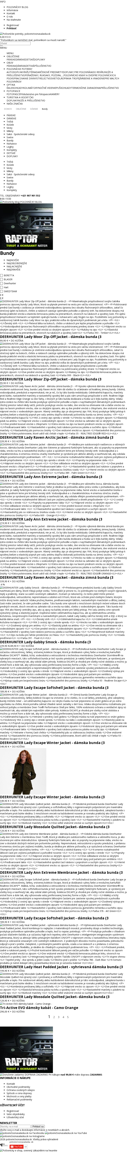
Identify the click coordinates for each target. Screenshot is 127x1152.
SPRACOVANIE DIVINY (25, 78)
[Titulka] (25, 33)
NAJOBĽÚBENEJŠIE (17, 263)
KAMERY (54, 94)
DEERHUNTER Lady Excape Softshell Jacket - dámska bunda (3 (54, 687)
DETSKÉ (29, 59)
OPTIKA (11, 84)
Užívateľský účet (15, 1117)
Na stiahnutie (14, 19)
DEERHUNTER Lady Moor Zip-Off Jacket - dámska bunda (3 (50, 336)
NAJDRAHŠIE (13, 269)
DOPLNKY (39, 59)
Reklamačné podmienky (19, 1099)
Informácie (12, 10)
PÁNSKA (11, 65)
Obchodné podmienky (18, 1086)
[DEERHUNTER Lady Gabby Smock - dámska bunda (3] (63, 638)
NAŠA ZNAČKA (15, 103)
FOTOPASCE (13, 91)
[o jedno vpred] (73, 1017)
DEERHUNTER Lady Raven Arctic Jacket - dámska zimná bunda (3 (56, 437)
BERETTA (9, 275)
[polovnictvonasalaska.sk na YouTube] (66, 1133)
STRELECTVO (44, 78)
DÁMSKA (20, 65)
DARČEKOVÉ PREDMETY (49, 72)
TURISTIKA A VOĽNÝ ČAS (20, 97)
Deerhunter (10, 283)
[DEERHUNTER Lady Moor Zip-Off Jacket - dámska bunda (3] (63, 332)
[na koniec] (78, 1017)
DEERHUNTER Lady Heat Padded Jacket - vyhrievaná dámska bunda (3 (61, 967)
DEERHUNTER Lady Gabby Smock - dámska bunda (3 (45, 642)
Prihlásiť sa (38, 1126)
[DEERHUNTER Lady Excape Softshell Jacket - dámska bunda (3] (63, 683)
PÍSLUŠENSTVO (42, 65)
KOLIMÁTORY (30, 87)
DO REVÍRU (98, 72)
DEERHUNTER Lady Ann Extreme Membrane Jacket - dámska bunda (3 (61, 872)
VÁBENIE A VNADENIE (93, 78)
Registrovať (13, 25)
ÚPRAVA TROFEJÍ (71, 78)
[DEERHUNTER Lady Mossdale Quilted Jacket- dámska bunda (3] (63, 822)
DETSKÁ (29, 65)
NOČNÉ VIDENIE (47, 87)
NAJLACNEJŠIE (14, 266)
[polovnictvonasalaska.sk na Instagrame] (22, 1136)
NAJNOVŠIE (13, 260)
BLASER (8, 279)
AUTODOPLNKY (15, 72)
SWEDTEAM (10, 291)
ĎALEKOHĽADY (15, 87)
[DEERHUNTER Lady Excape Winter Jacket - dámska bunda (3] (63, 738)
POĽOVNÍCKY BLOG (17, 7)
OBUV (10, 62)
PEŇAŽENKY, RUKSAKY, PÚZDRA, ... (44, 75)
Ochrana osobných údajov (21, 1090)
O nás (10, 16)
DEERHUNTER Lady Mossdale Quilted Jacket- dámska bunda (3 (54, 826)
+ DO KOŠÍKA (16, 340)
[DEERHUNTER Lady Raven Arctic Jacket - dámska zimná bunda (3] (63, 433)
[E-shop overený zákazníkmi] (28, 1150)
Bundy (45, 109)
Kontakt (11, 13)
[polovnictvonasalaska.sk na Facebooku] (22, 1133)
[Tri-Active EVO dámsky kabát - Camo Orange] (26, 1003)
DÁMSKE (20, 59)
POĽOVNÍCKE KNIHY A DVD (78, 75)
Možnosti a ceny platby (19, 1096)
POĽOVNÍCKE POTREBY (19, 69)
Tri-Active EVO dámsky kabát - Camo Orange (39, 1007)
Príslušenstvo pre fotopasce (35, 94)
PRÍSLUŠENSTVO (110, 87)
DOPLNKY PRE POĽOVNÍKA (77, 72)
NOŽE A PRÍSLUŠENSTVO (31, 100)
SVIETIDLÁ (56, 78)
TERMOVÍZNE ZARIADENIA (86, 87)
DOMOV (8, 109)
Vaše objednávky (16, 1114)
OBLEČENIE (13, 56)
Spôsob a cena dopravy (19, 1093)
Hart (6, 287)
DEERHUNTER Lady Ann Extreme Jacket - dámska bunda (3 (51, 476)
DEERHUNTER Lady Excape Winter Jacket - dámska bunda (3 (52, 742)
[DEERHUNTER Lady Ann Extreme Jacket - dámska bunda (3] (63, 472)
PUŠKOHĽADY (63, 87)
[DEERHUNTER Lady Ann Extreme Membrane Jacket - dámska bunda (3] (63, 868)
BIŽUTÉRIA (30, 72)
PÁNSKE (11, 59)
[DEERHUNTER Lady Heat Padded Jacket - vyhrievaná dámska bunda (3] (63, 963)
